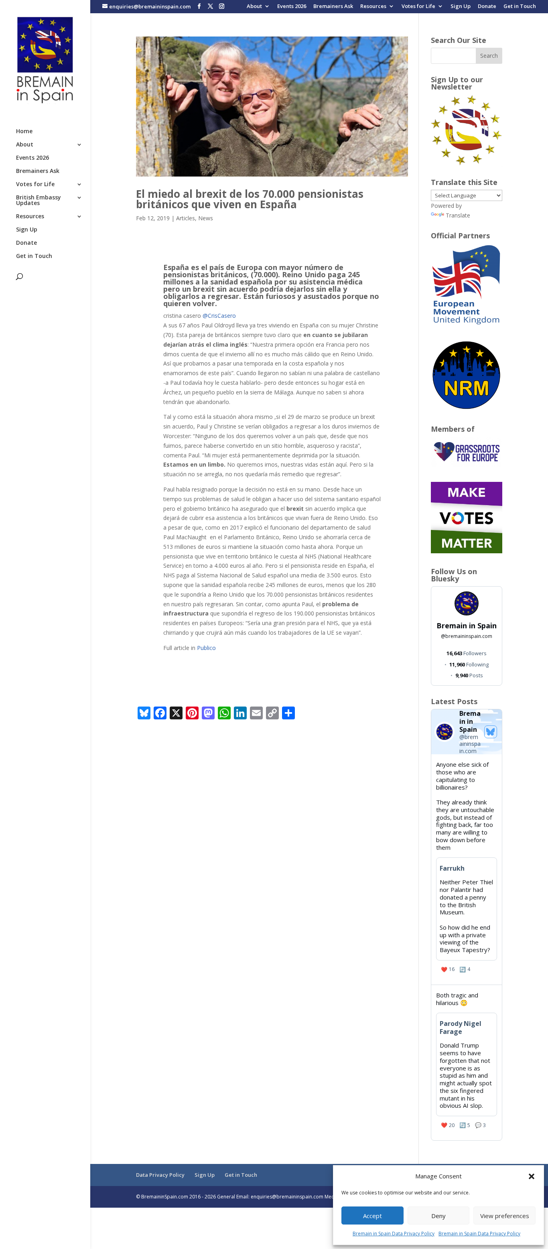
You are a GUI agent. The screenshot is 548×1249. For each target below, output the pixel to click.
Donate (487, 7)
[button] (532, 1176)
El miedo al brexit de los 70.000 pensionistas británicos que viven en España (249, 199)
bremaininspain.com (466, 636)
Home (24, 131)
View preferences (504, 1216)
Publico (205, 648)
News (205, 218)
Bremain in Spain (466, 625)
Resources (373, 7)
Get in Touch (519, 7)
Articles (185, 218)
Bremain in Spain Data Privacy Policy (393, 1233)
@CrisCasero (219, 315)
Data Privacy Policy (160, 1174)
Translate (458, 215)
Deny (438, 1216)
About (254, 7)
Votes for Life (418, 7)
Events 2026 (291, 7)
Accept (372, 1216)
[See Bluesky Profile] (490, 731)
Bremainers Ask (333, 7)
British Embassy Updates (38, 201)
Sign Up (461, 7)
